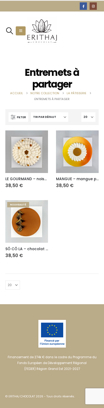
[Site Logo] (42, 31)
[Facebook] (83, 6)
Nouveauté (18, 204)
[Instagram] (93, 6)
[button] (9, 30)
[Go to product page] (26, 151)
